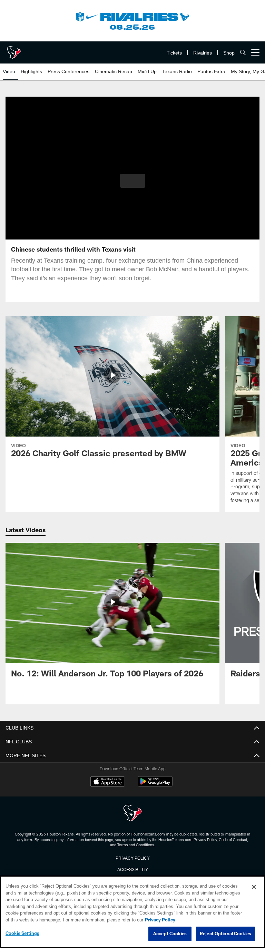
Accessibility (132, 869)
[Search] (243, 52)
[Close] (254, 887)
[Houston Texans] (132, 813)
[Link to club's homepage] (14, 49)
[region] (132, 912)
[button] (132, 181)
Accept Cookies (170, 934)
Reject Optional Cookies (225, 934)
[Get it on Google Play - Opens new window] (155, 784)
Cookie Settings (22, 933)
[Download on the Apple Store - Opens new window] (107, 782)
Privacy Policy (132, 857)
